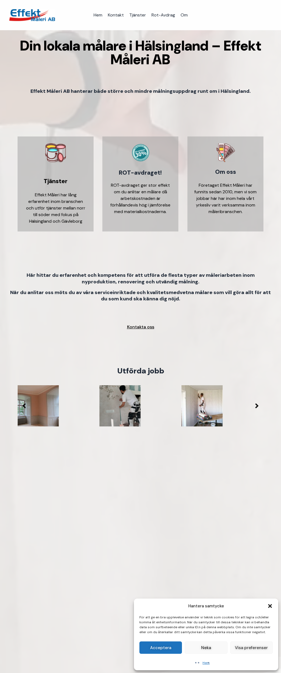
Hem (206, 663)
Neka (206, 647)
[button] (270, 606)
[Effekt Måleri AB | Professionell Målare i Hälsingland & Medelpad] (32, 15)
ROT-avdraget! (140, 173)
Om (184, 15)
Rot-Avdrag (163, 15)
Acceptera (160, 647)
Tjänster (137, 15)
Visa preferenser (251, 647)
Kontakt (116, 15)
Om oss (225, 172)
